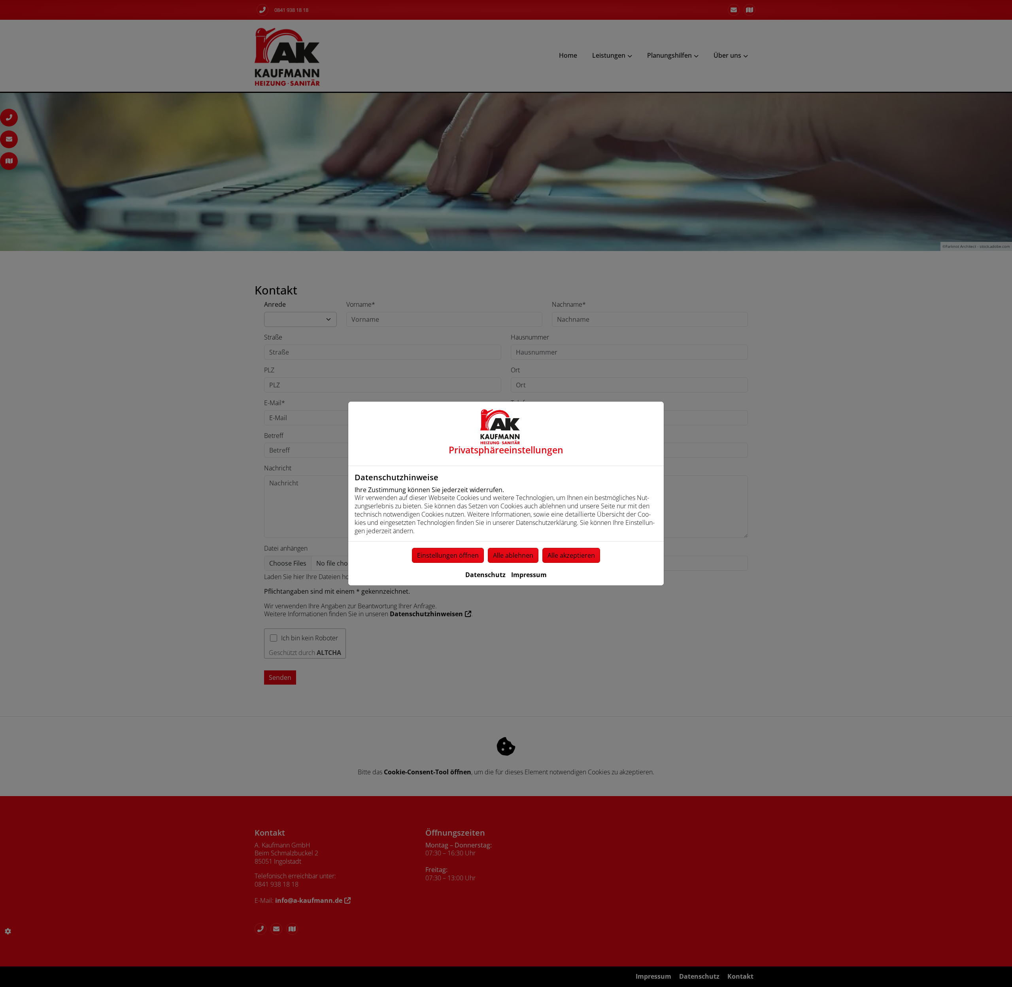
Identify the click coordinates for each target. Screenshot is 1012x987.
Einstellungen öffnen (448, 555)
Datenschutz (485, 574)
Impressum (529, 574)
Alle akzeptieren (571, 555)
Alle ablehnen (513, 555)
